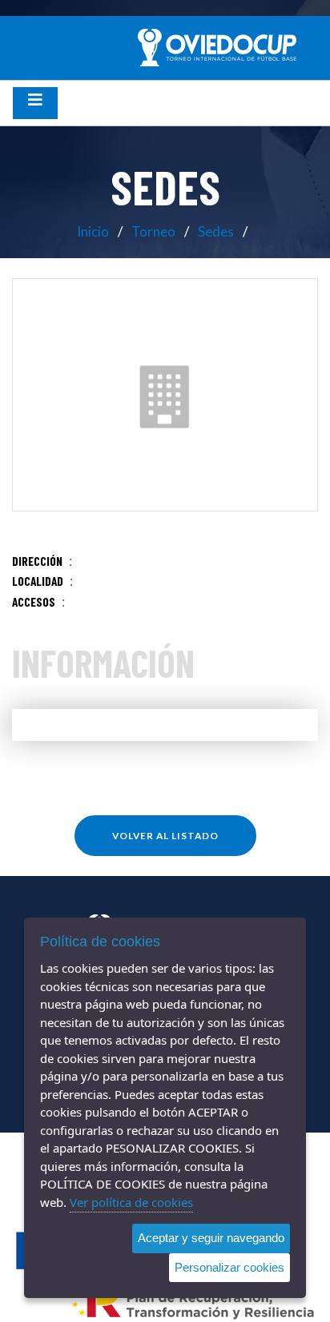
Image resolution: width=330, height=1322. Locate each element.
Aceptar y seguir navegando (211, 1237)
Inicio (93, 231)
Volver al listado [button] (165, 836)
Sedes (216, 231)
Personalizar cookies (229, 1267)
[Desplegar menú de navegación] (35, 103)
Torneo (153, 231)
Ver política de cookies (131, 1202)
